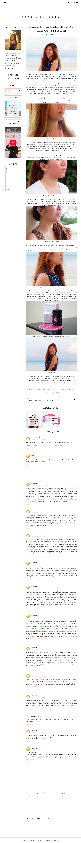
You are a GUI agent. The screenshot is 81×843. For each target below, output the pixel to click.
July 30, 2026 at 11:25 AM (47, 716)
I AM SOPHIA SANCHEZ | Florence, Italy (34, 840)
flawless (57, 398)
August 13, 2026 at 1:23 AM (39, 732)
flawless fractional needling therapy (41, 400)
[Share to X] (67, 399)
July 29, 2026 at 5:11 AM (38, 676)
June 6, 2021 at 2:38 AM (38, 439)
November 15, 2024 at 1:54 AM (49, 471)
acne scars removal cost (45, 445)
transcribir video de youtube (36, 567)
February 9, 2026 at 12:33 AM (39, 485)
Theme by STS (55, 840)
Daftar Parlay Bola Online (34, 686)
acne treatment (47, 398)
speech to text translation (68, 517)
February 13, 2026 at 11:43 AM (40, 536)
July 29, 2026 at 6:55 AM (38, 697)
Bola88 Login (43, 707)
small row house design (38, 638)
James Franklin (36, 437)
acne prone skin (36, 398)
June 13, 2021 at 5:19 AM (38, 456)
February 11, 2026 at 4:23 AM (39, 512)
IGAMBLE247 (44, 738)
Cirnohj (33, 455)
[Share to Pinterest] (72, 399)
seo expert (34, 483)
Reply (27, 448)
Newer (32, 802)
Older (71, 802)
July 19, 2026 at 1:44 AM (38, 649)
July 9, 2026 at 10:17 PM (38, 617)
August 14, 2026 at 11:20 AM (39, 749)
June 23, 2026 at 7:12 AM (38, 588)
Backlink (37, 721)
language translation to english (37, 591)
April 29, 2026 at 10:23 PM (38, 564)
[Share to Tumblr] (74, 399)
